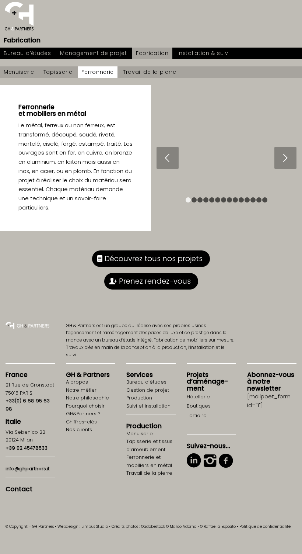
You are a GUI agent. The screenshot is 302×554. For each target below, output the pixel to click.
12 (253, 199)
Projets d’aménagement (207, 381)
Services (139, 374)
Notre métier (81, 390)
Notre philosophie (87, 397)
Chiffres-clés (81, 421)
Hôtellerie (198, 396)
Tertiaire (197, 415)
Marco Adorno (183, 526)
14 (264, 199)
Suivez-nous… (208, 446)
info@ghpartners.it (27, 468)
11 (247, 199)
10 (241, 199)
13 (258, 199)
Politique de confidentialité (265, 526)
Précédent (168, 158)
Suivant (285, 158)
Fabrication (22, 40)
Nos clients (79, 429)
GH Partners (88, 374)
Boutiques (199, 405)
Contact (19, 489)
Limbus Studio (94, 526)
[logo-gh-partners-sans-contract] (19, 16)
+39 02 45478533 (27, 447)
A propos (77, 381)
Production (144, 426)
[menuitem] (27, 53)
